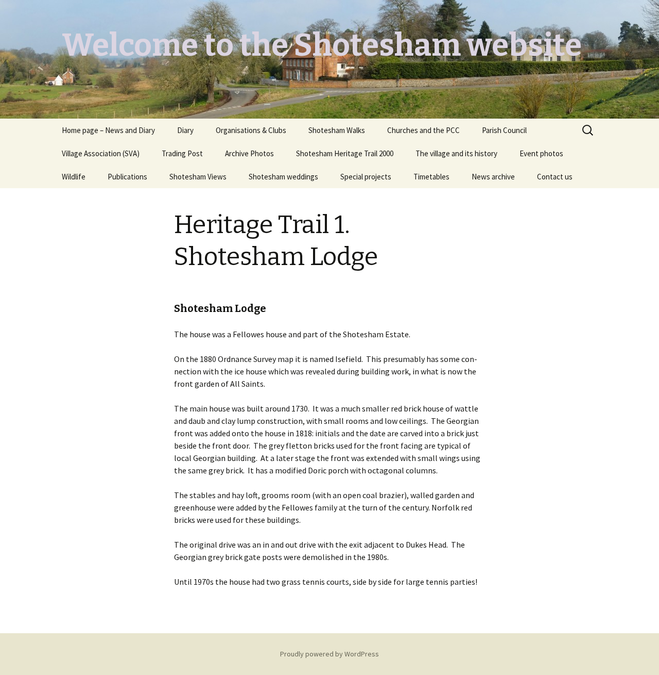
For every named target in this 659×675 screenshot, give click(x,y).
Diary (185, 130)
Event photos (541, 153)
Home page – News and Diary (108, 130)
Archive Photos (249, 153)
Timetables (431, 177)
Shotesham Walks (336, 130)
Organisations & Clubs (251, 130)
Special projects (365, 177)
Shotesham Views (198, 177)
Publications (127, 177)
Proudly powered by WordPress (329, 653)
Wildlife (73, 177)
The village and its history (456, 153)
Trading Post (182, 153)
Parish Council (504, 130)
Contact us (555, 177)
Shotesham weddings (283, 177)
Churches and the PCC (423, 130)
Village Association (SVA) (101, 153)
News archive (493, 177)
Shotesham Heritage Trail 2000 (344, 153)
